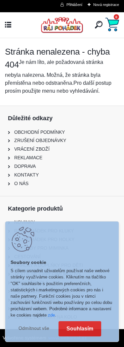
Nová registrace (106, 5)
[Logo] (62, 25)
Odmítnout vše (34, 328)
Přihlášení (74, 5)
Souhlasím (79, 328)
